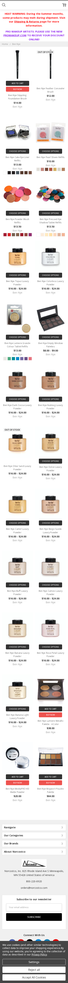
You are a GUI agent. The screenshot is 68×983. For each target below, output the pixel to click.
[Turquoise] (13, 359)
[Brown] (30, 173)
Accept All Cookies (34, 977)
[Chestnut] (26, 235)
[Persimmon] (30, 359)
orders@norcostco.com (34, 887)
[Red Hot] (9, 235)
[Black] (9, 173)
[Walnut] (46, 169)
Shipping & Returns (27, 21)
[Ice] (5, 359)
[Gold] (55, 169)
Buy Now (17, 89)
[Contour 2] (18, 235)
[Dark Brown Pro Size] (26, 173)
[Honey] (63, 235)
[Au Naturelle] (59, 235)
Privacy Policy (39, 954)
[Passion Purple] (30, 235)
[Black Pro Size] (13, 173)
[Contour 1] (13, 235)
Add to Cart (17, 83)
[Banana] (51, 235)
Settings (34, 962)
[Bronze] (63, 169)
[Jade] (9, 359)
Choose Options (17, 151)
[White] (5, 173)
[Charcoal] (18, 173)
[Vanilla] (42, 235)
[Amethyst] (26, 359)
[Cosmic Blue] (18, 359)
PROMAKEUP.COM (15, 35)
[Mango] (42, 169)
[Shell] (55, 235)
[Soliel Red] (5, 235)
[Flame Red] (22, 235)
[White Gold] (59, 169)
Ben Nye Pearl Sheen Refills (51, 157)
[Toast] (46, 235)
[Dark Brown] (22, 173)
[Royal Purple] (22, 359)
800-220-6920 (34, 881)
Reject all (34, 970)
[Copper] (51, 169)
